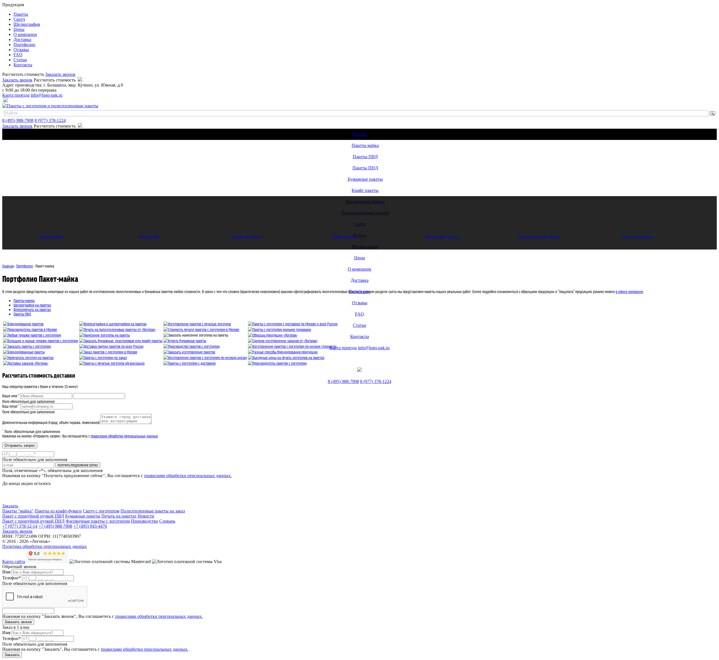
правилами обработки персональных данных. (188, 475)
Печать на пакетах (118, 516)
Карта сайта (13, 561)
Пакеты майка (365, 145)
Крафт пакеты (365, 190)
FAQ (17, 54)
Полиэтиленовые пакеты (539, 236)
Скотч (19, 19)
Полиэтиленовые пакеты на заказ (152, 511)
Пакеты (20, 14)
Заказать (10, 505)
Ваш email (11, 406)
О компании (25, 34)
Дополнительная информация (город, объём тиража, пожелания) (51, 422)
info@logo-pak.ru (46, 95)
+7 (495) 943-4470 (90, 526)
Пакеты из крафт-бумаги (58, 511)
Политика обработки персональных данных (44, 546)
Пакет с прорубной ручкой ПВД (33, 516)
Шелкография (26, 24)
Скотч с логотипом (637, 236)
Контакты (22, 64)
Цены (18, 29)
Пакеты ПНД (365, 167)
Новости (146, 516)
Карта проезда (15, 95)
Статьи (20, 59)
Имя (6, 572)
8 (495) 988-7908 (17, 120)
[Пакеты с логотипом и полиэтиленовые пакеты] (50, 105)
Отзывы (21, 49)
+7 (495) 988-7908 (55, 526)
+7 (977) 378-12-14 (19, 526)
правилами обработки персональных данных (124, 436)
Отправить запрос (19, 445)
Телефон (11, 577)
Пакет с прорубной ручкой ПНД (33, 521)
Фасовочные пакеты (441, 236)
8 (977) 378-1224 (50, 120)
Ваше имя (10, 395)
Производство (144, 521)
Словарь (167, 521)
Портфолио (24, 44)
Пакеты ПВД (365, 156)
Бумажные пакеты (365, 179)
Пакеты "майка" (17, 511)
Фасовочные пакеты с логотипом (98, 521)
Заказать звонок (60, 74)
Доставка (22, 39)
